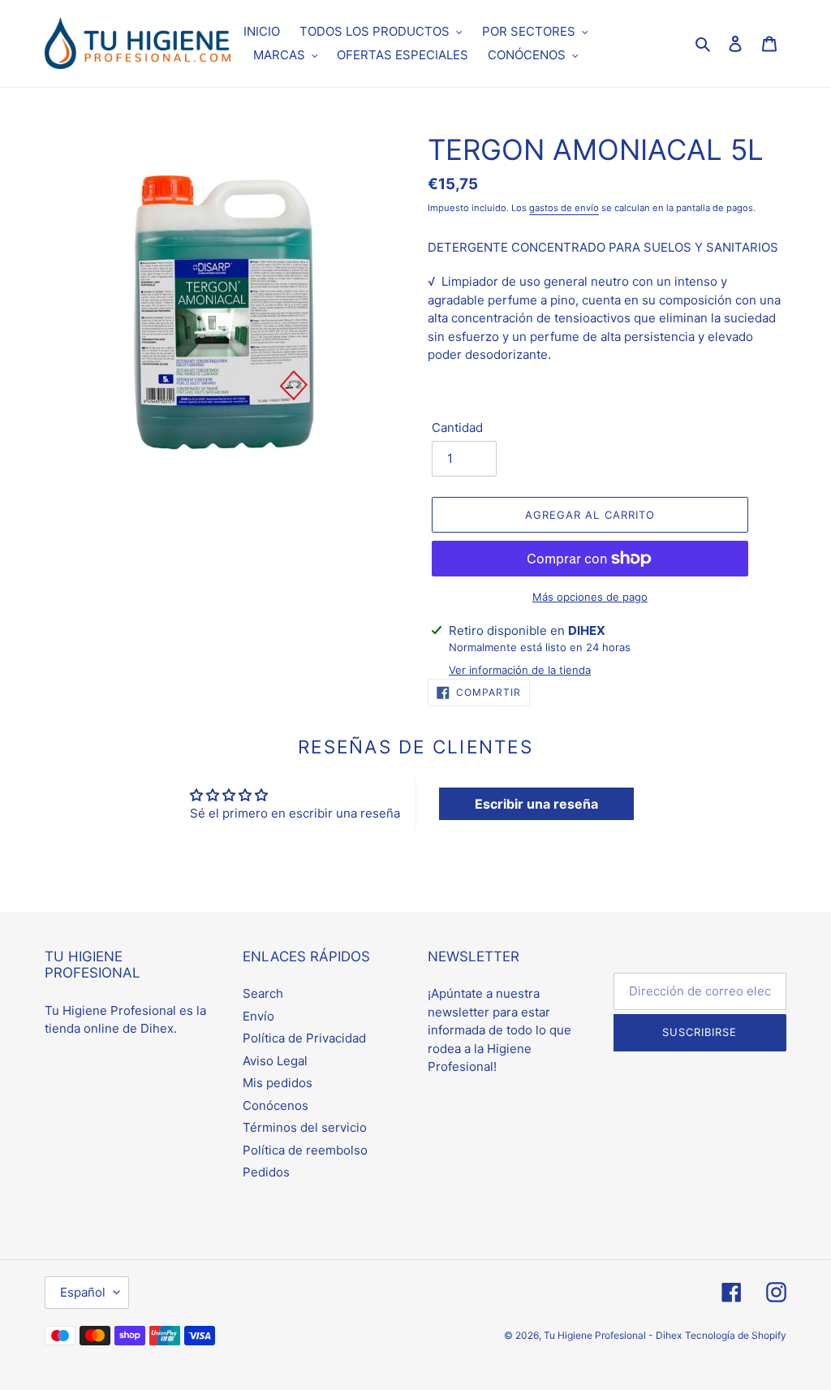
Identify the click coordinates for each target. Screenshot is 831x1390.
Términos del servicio (305, 1127)
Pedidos (266, 1172)
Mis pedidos (277, 1082)
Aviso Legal (275, 1060)
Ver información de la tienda (520, 669)
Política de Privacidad (304, 1038)
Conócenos (275, 1105)
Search (263, 993)
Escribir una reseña (536, 804)
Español (82, 1292)
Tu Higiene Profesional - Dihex (613, 1335)
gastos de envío (564, 208)
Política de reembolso (305, 1150)
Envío (258, 1016)
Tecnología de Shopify (735, 1335)
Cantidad (457, 427)
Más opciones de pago (590, 596)
